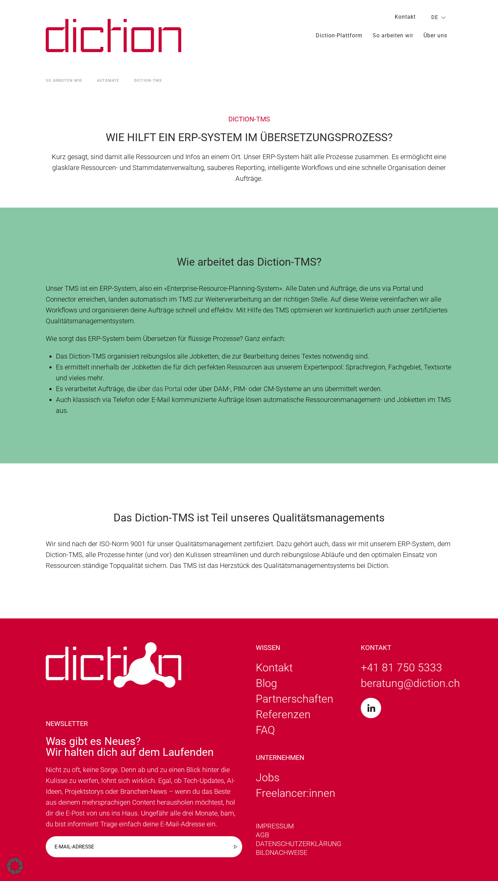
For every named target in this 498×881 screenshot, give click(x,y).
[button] (15, 866)
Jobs (267, 777)
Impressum (275, 826)
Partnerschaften (294, 698)
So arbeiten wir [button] (393, 35)
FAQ (265, 730)
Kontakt (405, 17)
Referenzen (283, 714)
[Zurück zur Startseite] (113, 35)
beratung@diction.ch (410, 683)
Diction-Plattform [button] (339, 35)
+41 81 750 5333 (401, 667)
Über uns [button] (435, 35)
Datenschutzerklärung (298, 844)
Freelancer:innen (295, 793)
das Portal (167, 389)
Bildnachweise (281, 852)
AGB (262, 835)
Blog (266, 683)
